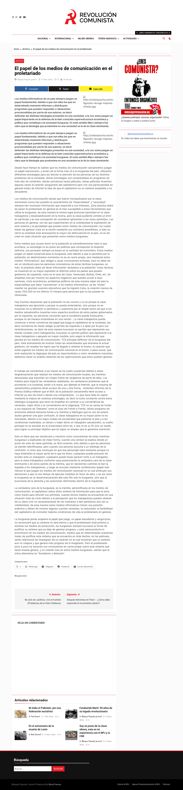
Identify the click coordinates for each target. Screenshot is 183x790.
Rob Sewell (36, 734)
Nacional (43, 38)
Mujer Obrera (86, 38)
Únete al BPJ (123, 784)
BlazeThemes (55, 784)
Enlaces (166, 784)
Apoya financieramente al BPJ (146, 784)
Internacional (63, 38)
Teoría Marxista (107, 38)
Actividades (130, 38)
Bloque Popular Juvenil (27, 79)
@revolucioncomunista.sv (140, 133)
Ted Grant (35, 716)
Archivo (19, 61)
